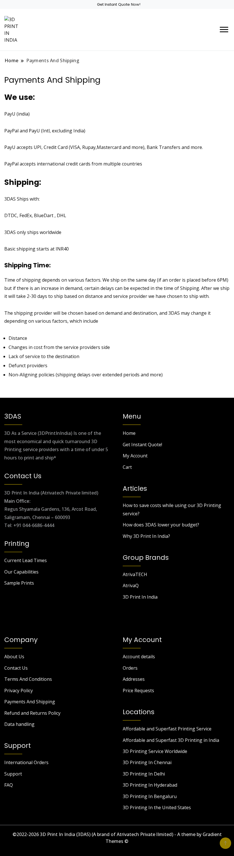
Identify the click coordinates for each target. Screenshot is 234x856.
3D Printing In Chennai (147, 762)
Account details (139, 656)
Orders (130, 668)
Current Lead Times (25, 560)
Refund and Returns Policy (32, 713)
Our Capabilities (21, 572)
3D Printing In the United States (157, 807)
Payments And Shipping (29, 701)
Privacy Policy (18, 690)
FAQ (8, 785)
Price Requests (138, 690)
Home (129, 433)
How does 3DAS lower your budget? (161, 525)
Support (13, 774)
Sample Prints (19, 583)
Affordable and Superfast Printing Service (167, 729)
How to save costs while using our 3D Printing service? (172, 509)
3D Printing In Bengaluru (150, 796)
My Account (135, 456)
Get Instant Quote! (142, 444)
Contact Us (16, 668)
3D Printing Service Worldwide (155, 751)
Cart (127, 467)
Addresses (134, 679)
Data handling (19, 724)
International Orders (26, 762)
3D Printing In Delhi (144, 774)
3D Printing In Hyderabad (150, 785)
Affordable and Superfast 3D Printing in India (171, 740)
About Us (14, 656)
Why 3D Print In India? (146, 536)
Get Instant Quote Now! (118, 4)
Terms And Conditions (28, 679)
